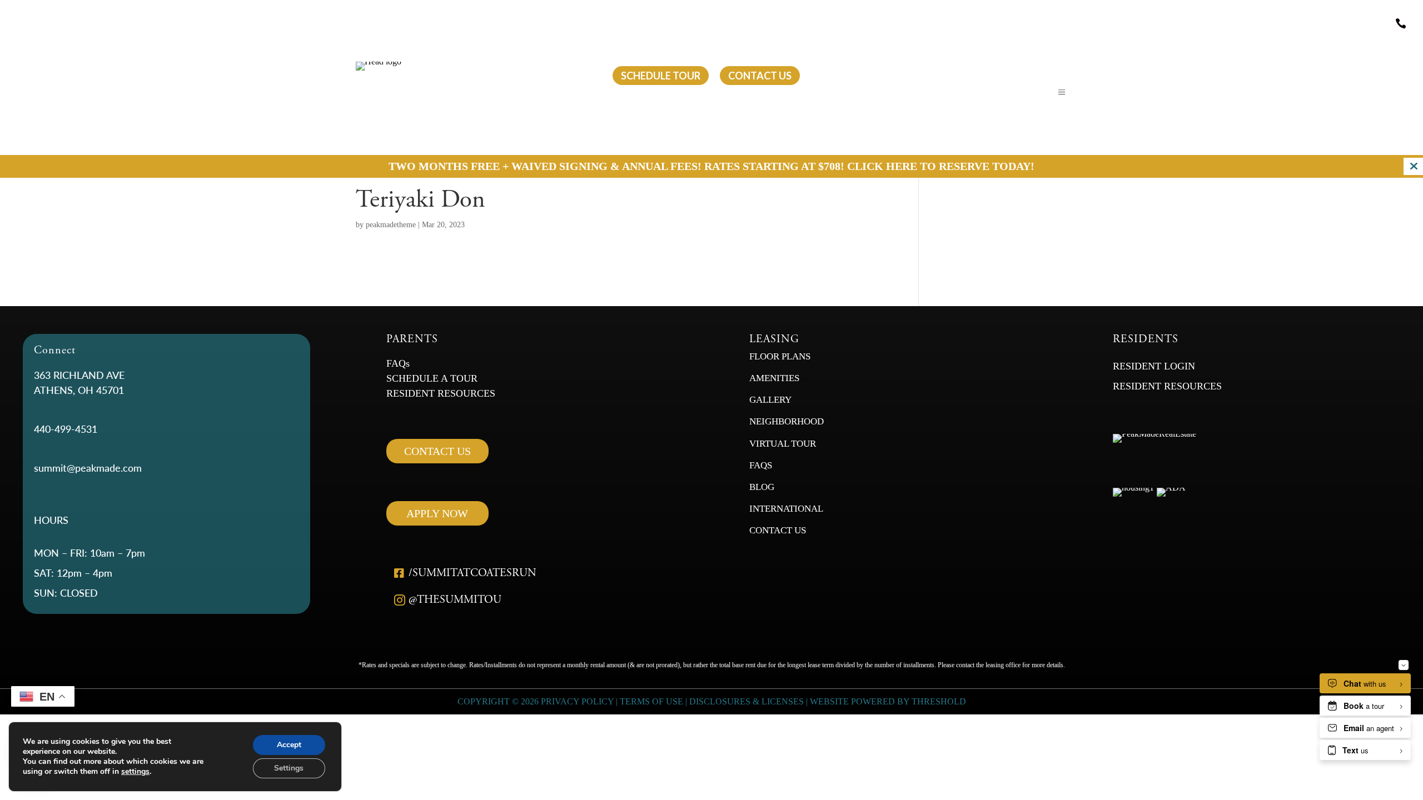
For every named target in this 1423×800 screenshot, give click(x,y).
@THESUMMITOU (455, 600)
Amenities (774, 378)
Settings (288, 768)
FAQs (398, 363)
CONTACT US (437, 451)
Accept (289, 744)
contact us (760, 75)
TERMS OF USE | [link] (654, 701)
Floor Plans (779, 356)
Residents (550, 75)
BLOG (761, 487)
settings (135, 772)
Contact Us (777, 530)
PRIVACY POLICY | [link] (579, 701)
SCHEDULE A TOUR (431, 378)
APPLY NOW (437, 513)
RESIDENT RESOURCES (440, 393)
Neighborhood (786, 421)
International (787, 508)
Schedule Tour (660, 75)
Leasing (458, 75)
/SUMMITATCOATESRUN (472, 573)
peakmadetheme (391, 225)
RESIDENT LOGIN (1154, 366)
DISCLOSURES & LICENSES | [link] (748, 701)
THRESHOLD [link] (939, 701)
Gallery (770, 399)
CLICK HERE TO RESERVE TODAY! (940, 166)
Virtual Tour (782, 443)
